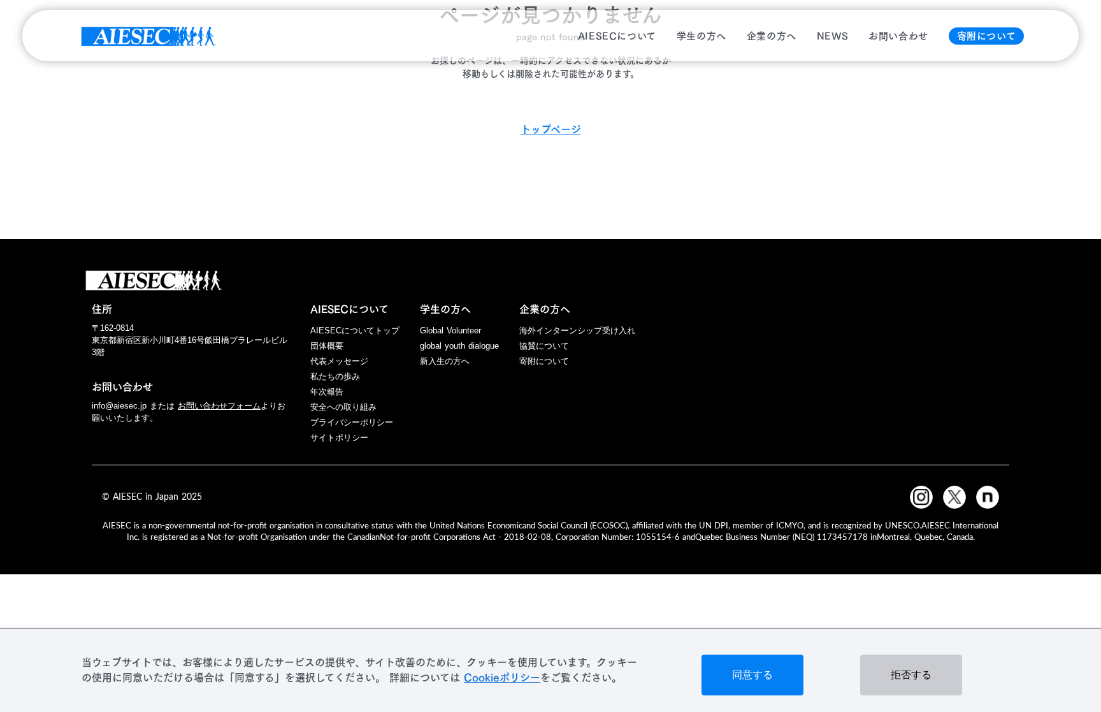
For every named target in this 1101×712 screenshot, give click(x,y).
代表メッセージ (339, 361)
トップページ (551, 129)
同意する (752, 675)
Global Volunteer (450, 330)
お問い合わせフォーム (219, 405)
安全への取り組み (343, 407)
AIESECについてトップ (354, 330)
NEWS (832, 36)
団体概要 (326, 346)
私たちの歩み (335, 376)
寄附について (986, 36)
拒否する (911, 675)
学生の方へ (701, 36)
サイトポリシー (339, 437)
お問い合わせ (898, 36)
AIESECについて (617, 36)
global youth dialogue (459, 346)
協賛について (544, 346)
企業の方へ (771, 36)
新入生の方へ (445, 361)
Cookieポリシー (502, 677)
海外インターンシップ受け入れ (577, 330)
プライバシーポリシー (351, 422)
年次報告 (326, 391)
